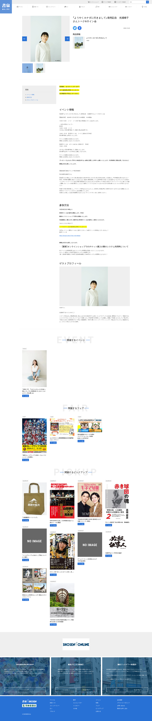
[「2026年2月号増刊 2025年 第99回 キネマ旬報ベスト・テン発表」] (90, 502)
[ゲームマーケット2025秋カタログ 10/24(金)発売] (90, 547)
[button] (24, 38)
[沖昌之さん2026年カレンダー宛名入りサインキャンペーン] (34, 583)
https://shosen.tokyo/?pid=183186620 (69, 235)
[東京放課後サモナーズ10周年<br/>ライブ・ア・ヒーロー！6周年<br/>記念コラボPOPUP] (90, 429)
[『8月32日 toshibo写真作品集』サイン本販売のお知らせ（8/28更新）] (62, 603)
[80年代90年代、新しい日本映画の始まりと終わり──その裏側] (62, 503)
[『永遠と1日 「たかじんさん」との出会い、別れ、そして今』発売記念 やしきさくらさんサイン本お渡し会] (34, 372)
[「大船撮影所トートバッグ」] (34, 500)
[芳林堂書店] (29, 705)
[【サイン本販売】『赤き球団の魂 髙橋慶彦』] (117, 503)
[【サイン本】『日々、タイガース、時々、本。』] (62, 553)
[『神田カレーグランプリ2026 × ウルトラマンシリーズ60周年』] (34, 438)
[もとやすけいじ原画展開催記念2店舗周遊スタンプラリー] (62, 430)
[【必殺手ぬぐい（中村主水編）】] (117, 544)
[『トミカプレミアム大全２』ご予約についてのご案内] (34, 543)
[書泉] (29, 700)
